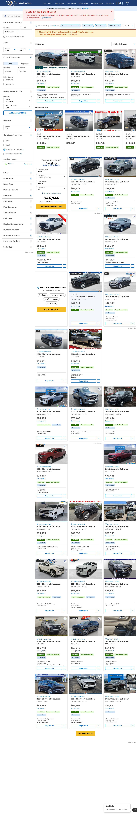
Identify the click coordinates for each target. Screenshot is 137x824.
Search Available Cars (51, 206)
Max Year (22, 48)
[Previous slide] (38, 130)
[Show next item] (97, 281)
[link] (41, 90)
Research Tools (97, 3)
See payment (41, 83)
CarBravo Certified (45, 72)
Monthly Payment (43, 169)
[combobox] (17, 16)
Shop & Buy (83, 3)
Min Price (6, 68)
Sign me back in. (47, 18)
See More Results (85, 733)
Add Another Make (17, 113)
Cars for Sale (59, 3)
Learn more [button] (28, 164)
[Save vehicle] (65, 51)
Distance (6, 28)
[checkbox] (8, 80)
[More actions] (64, 100)
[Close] (127, 806)
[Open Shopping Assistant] (134, 810)
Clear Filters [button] (54, 26)
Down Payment (42, 181)
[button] (119, 3)
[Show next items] (132, 25)
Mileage (7, 126)
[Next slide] (133, 130)
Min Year (7, 48)
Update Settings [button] (59, 201)
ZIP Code (23, 28)
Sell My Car (71, 3)
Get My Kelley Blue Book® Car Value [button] (52, 193)
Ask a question (51, 309)
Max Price (21, 68)
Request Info (49, 101)
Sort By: (115, 44)
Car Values (47, 3)
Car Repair (110, 3)
